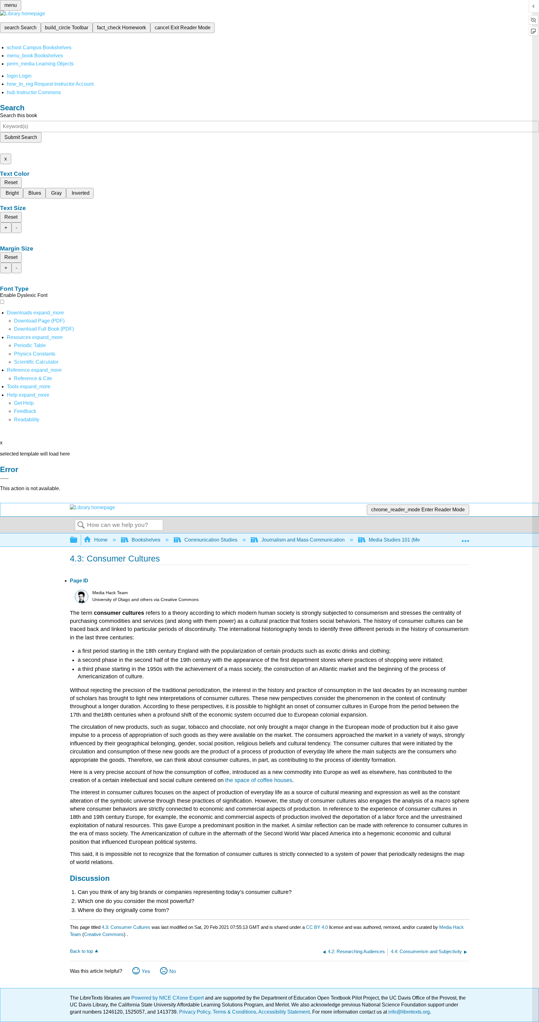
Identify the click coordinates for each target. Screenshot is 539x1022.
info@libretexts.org (408, 1012)
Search (81, 525)
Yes (146, 971)
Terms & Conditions (234, 1012)
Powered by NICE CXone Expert (168, 998)
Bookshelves (146, 539)
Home (101, 539)
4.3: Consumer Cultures (126, 927)
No (172, 971)
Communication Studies (211, 539)
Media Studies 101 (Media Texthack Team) (415, 539)
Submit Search (20, 137)
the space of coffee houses (258, 780)
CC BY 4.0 (317, 927)
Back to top (81, 951)
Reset (10, 182)
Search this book (18, 115)
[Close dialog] (4, 478)
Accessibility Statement (284, 1012)
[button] (25, 411)
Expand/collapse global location (465, 538)
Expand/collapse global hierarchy (77, 540)
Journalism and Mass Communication (303, 539)
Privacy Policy (194, 1012)
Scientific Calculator (36, 362)
